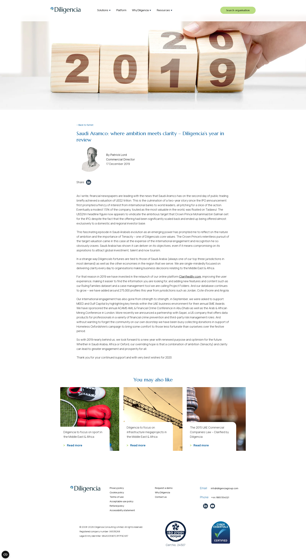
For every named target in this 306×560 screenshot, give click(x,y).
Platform (121, 10)
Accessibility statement (122, 510)
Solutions (102, 10)
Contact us (161, 496)
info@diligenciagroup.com (224, 488)
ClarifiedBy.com (190, 276)
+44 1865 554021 (220, 497)
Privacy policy (117, 487)
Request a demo (164, 487)
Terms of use (117, 496)
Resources (163, 10)
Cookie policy (117, 492)
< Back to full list (84, 124)
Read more (74, 445)
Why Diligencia (140, 10)
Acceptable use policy (121, 501)
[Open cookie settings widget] (5, 554)
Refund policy (117, 505)
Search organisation (238, 10)
